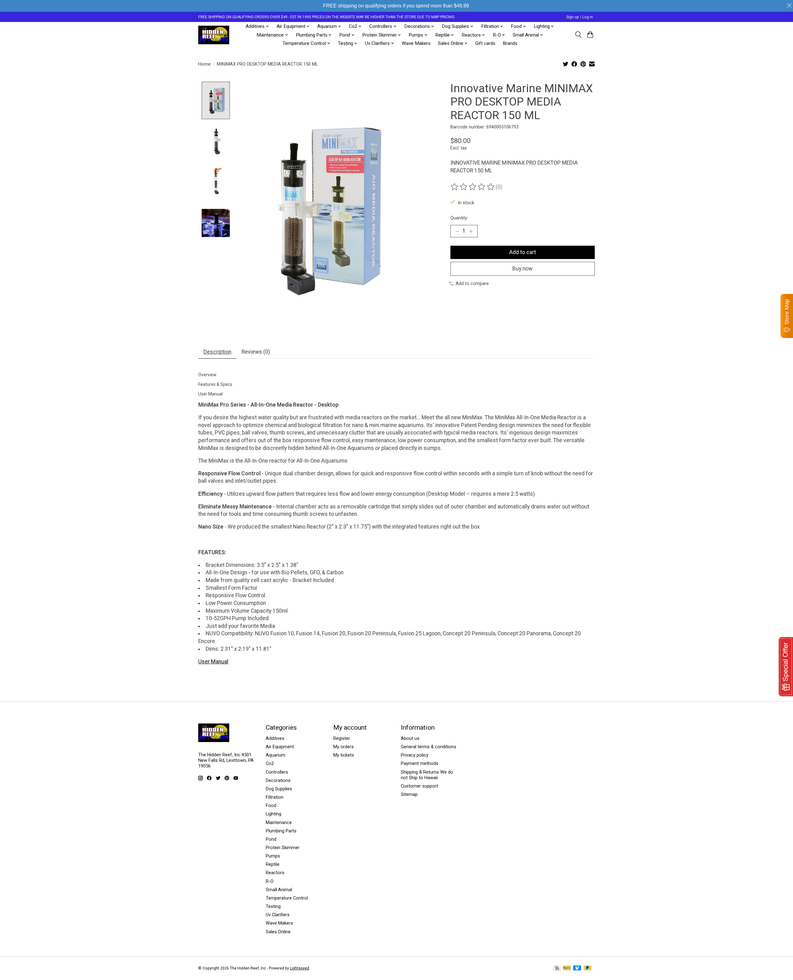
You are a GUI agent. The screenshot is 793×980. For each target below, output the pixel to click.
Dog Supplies (279, 789)
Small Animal (279, 889)
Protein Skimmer (283, 847)
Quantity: (459, 218)
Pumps (273, 856)
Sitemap (409, 794)
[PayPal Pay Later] (588, 968)
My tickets (343, 755)
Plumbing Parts (281, 831)
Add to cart (522, 252)
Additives (275, 738)
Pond (271, 839)
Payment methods (419, 763)
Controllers (277, 772)
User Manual (213, 661)
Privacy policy (414, 755)
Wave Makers (416, 43)
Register (341, 738)
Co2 (270, 763)
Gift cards (485, 43)
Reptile (272, 864)
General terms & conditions (428, 746)
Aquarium (275, 755)
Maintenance (279, 822)
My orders (343, 746)
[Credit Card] (557, 968)
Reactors (275, 872)
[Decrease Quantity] (457, 231)
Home (204, 64)
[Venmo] (577, 968)
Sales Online (278, 932)
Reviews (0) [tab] (256, 352)
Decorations (278, 780)
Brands (510, 43)
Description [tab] (217, 352)
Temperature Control (287, 898)
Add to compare (472, 283)
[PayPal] (567, 968)
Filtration (274, 797)
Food (271, 805)
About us (410, 738)
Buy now (522, 269)
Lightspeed (299, 968)
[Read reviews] (473, 187)
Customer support (419, 786)
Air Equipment (280, 746)
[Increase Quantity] (471, 231)
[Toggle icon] (578, 34)
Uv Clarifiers (278, 914)
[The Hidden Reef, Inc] (213, 35)
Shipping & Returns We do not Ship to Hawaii (427, 774)
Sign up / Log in (579, 17)
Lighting (273, 814)
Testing (273, 906)
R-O (270, 881)
